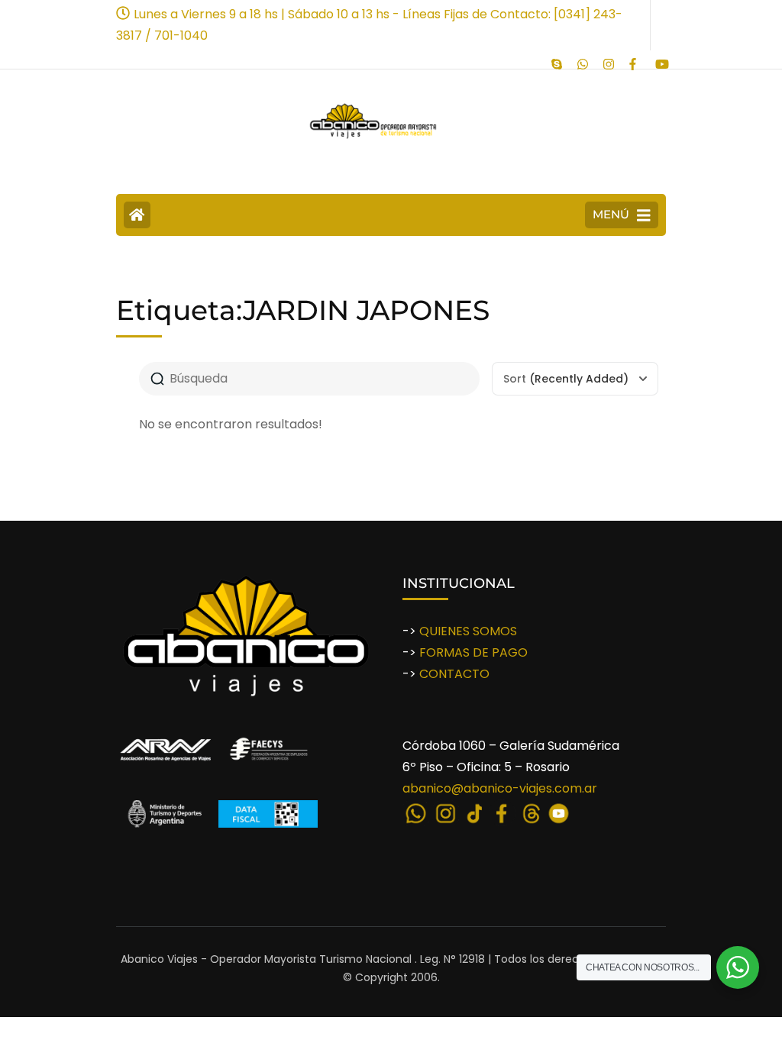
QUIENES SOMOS (468, 631)
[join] (556, 59)
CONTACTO (454, 674)
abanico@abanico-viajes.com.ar (499, 788)
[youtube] (660, 59)
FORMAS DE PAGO (473, 652)
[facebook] (634, 59)
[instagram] (608, 59)
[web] (582, 59)
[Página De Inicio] (137, 215)
